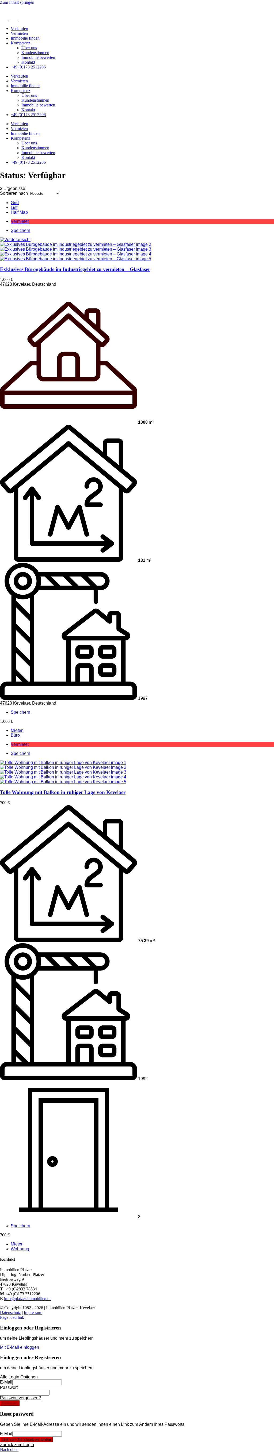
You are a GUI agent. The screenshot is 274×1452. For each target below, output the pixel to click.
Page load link (12, 1317)
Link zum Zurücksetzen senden (26, 1440)
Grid (15, 202)
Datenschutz (10, 1312)
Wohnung (20, 1249)
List (14, 207)
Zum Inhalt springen (17, 2)
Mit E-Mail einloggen (19, 1347)
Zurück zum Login (17, 1444)
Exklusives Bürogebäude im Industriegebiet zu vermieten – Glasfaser (75, 269)
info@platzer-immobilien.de (27, 1298)
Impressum (33, 1312)
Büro (15, 735)
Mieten (17, 730)
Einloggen (9, 1403)
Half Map (19, 212)
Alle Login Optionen (19, 1377)
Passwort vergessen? (20, 1398)
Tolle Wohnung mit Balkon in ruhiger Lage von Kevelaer (62, 792)
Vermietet (20, 221)
